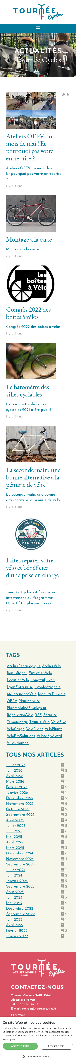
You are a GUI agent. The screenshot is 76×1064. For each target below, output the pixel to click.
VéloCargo (16, 729)
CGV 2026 (18, 1015)
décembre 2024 (19, 853)
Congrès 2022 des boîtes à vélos (28, 313)
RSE (38, 715)
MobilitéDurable (51, 694)
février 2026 (16, 787)
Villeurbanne (18, 743)
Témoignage (17, 722)
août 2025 (15, 820)
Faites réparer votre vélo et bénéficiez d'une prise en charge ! (32, 571)
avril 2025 (14, 842)
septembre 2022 (20, 914)
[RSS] (68, 95)
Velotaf (43, 736)
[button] (38, 28)
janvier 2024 (17, 881)
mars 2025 (15, 848)
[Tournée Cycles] (38, 12)
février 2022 (16, 931)
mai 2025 (14, 837)
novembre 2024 (20, 859)
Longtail (37, 680)
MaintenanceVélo (22, 694)
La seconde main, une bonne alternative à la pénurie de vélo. (33, 477)
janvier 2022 (17, 936)
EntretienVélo (40, 673)
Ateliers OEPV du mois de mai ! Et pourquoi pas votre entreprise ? (29, 147)
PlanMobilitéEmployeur (26, 708)
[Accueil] (63, 95)
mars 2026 (15, 782)
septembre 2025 (20, 815)
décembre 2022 (19, 909)
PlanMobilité (29, 701)
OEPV (12, 701)
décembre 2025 (19, 798)
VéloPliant (53, 729)
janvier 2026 (17, 793)
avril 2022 (14, 925)
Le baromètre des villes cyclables (27, 391)
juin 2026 (14, 771)
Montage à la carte (29, 239)
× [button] (71, 1020)
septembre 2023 (20, 886)
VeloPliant (34, 729)
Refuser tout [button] (56, 1046)
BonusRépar (17, 673)
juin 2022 (14, 920)
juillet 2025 (15, 826)
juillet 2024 (15, 870)
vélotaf (56, 736)
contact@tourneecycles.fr (39, 1008)
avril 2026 (14, 776)
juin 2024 (14, 875)
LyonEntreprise (20, 687)
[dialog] (38, 1040)
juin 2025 (14, 831)
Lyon (50, 680)
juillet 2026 (15, 765)
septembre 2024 (20, 864)
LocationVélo (18, 680)
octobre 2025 (18, 809)
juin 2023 (14, 898)
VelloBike (58, 722)
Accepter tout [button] (20, 1046)
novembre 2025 (20, 804)
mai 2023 (14, 903)
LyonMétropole (47, 687)
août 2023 (15, 892)
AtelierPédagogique (24, 666)
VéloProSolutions (21, 736)
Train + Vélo (39, 722)
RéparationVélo (20, 715)
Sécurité (50, 715)
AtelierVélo (51, 666)
